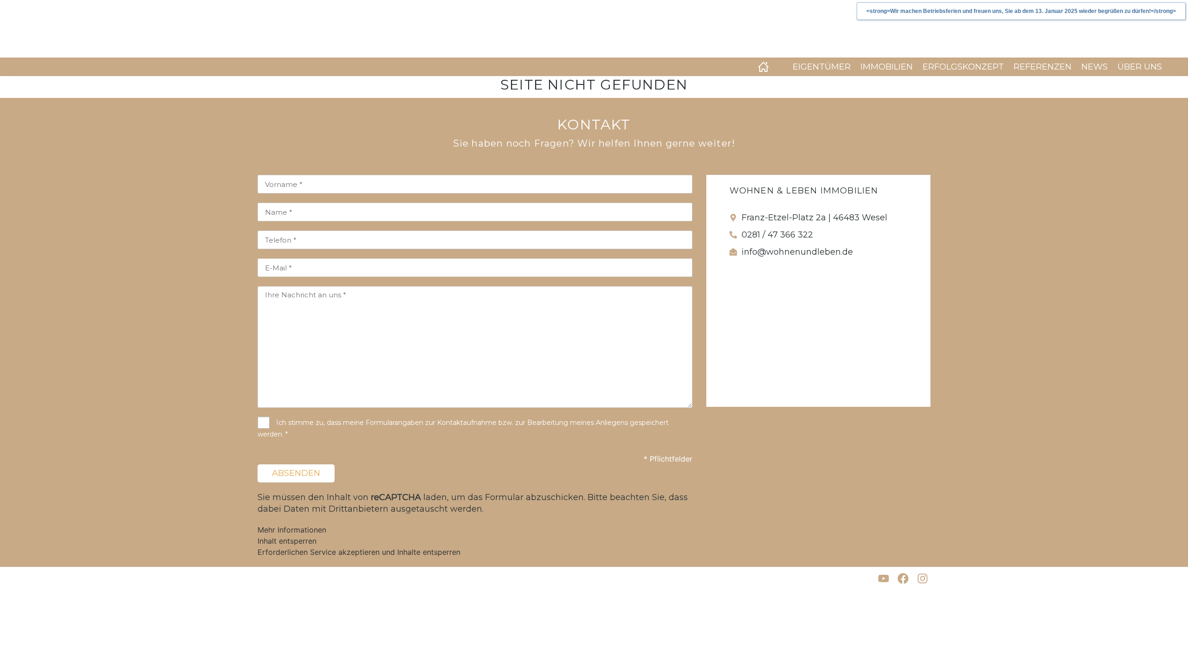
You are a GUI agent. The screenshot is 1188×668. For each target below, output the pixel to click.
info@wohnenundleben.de (797, 252)
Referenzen (1043, 67)
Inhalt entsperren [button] (287, 541)
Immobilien (886, 67)
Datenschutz (329, 578)
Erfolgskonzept (963, 67)
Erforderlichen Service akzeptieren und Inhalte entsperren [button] (359, 552)
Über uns (1139, 67)
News (1094, 67)
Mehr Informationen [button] (292, 529)
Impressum (275, 578)
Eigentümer (822, 67)
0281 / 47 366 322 (777, 235)
